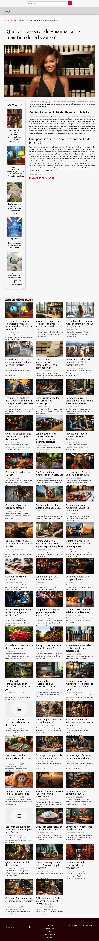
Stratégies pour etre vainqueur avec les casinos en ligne (79, 722)
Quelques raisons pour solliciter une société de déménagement (78, 544)
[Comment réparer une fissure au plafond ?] (19, 494)
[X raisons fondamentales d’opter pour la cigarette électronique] (80, 634)
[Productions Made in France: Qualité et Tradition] (80, 423)
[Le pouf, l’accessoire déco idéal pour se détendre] (80, 599)
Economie (49, 925)
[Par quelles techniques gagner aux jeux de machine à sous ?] (49, 599)
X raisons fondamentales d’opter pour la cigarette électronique (78, 648)
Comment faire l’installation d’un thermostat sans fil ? (46, 684)
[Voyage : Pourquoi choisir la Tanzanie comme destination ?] (49, 780)
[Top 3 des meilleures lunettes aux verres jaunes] (49, 461)
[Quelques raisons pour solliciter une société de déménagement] (80, 530)
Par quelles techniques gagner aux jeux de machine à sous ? (47, 612)
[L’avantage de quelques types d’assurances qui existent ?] (49, 851)
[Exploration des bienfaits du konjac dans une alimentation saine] (14, 192)
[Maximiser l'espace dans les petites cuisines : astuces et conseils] (49, 310)
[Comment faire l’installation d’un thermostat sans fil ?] (49, 670)
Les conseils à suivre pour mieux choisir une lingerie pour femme (18, 829)
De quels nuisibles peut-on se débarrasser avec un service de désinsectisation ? (14, 278)
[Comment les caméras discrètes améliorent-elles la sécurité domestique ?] (14, 118)
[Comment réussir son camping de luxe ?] (80, 780)
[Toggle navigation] (7, 11)
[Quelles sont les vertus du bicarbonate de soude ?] (49, 816)
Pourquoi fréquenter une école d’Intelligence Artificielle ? (18, 612)
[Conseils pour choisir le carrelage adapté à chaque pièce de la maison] (19, 348)
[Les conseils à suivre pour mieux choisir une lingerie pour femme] (19, 816)
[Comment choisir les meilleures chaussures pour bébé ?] (80, 494)
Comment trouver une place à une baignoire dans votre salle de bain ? (79, 401)
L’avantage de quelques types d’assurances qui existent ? (48, 865)
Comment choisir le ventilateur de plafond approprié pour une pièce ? (49, 544)
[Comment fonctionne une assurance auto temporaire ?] (19, 887)
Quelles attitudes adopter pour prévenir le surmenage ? (49, 401)
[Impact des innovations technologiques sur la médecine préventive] (14, 227)
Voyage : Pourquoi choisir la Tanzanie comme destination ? (49, 794)
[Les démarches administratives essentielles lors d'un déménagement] (49, 348)
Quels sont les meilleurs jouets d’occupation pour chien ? (48, 508)
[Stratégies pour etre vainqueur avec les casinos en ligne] (80, 708)
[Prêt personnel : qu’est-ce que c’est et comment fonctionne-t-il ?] (49, 887)
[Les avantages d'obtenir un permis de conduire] (80, 461)
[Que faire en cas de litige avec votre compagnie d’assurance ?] (19, 423)
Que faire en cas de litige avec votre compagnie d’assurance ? (18, 436)
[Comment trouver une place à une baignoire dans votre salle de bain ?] (80, 387)
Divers (13, 20)
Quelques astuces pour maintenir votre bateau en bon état (19, 544)
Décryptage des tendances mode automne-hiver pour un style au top (79, 324)
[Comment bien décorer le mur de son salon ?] (80, 816)
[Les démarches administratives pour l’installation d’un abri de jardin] (19, 670)
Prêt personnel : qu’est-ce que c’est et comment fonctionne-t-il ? (49, 901)
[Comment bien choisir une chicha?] (19, 461)
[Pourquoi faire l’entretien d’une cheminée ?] (49, 634)
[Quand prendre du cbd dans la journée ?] (19, 851)
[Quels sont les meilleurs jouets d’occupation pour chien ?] (49, 494)
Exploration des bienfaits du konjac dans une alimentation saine (14, 208)
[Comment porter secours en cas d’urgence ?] (49, 708)
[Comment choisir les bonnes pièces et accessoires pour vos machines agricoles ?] (49, 423)
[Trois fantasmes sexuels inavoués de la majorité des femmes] (19, 708)
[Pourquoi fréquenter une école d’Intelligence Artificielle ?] (19, 599)
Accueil (6, 20)
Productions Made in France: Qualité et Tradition (76, 436)
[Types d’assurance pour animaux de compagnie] (19, 780)
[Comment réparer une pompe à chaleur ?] (80, 566)
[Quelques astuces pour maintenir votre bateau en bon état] (19, 530)
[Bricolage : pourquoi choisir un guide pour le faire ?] (49, 744)
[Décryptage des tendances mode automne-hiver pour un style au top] (80, 310)
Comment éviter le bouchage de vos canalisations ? (75, 865)
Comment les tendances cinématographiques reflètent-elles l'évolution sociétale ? (16, 172)
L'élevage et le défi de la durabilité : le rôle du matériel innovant (78, 362)
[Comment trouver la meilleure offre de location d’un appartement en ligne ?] (80, 670)
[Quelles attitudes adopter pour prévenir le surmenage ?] (49, 387)
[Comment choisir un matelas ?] (19, 566)
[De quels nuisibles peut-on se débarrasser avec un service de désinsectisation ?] (14, 261)
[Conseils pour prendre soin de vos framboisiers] (19, 634)
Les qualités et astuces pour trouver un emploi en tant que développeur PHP (19, 401)
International (49, 928)
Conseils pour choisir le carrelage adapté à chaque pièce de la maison (19, 362)
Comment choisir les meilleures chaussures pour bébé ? (77, 508)
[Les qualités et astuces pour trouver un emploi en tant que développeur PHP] (19, 387)
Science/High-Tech (49, 934)
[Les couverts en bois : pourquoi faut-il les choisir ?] (19, 744)
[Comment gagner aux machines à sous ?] (49, 566)
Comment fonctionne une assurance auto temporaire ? (19, 901)
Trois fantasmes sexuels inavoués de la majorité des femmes (17, 722)
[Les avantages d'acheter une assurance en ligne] (80, 744)
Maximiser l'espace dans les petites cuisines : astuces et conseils (48, 324)
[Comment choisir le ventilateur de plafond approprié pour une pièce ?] (49, 530)
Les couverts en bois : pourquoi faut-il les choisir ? (18, 758)
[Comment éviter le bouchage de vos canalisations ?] (80, 851)
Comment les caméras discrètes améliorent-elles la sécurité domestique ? (15, 135)
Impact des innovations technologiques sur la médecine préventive (14, 243)
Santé (50, 931)
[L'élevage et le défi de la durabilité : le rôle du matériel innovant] (80, 348)
